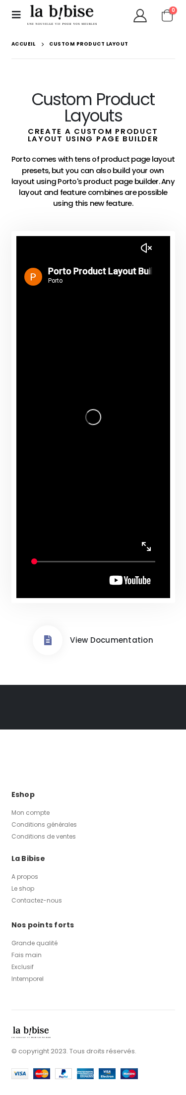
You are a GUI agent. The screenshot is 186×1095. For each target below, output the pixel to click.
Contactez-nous (36, 900)
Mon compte (30, 812)
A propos (24, 876)
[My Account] (140, 15)
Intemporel (27, 978)
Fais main (26, 955)
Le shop (22, 888)
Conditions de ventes (43, 836)
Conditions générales (44, 824)
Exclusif (22, 967)
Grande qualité (34, 943)
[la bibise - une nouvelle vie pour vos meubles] (62, 15)
